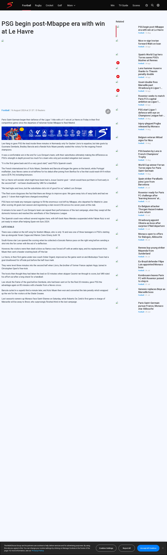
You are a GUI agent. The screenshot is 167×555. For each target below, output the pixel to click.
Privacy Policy (38, 551)
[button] (140, 45)
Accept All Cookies (148, 548)
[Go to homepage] (10, 5)
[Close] (163, 548)
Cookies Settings (106, 548)
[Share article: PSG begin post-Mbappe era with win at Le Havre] (108, 111)
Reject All (127, 548)
